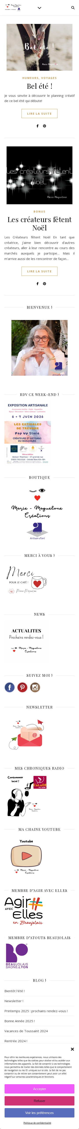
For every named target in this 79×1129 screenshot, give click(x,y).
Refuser (39, 1101)
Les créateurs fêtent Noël (39, 223)
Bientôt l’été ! (14, 991)
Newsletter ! (13, 1001)
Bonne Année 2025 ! (19, 1021)
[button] (72, 1049)
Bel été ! (39, 85)
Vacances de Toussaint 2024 (26, 1031)
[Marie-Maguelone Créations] (13, 7)
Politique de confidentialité (37, 1122)
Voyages (49, 78)
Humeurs (30, 78)
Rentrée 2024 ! (15, 1041)
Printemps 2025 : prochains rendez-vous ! (36, 1011)
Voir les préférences (39, 1113)
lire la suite (39, 114)
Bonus (39, 211)
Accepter (39, 1089)
